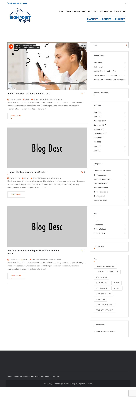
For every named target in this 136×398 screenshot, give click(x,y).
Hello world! (98, 63)
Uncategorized (99, 196)
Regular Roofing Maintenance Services (27, 172)
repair (116, 283)
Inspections (101, 277)
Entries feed (98, 225)
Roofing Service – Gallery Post (105, 71)
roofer (117, 288)
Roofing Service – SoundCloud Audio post (28, 93)
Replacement (102, 288)
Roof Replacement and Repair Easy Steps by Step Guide (33, 252)
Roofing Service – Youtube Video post (108, 75)
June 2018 (97, 117)
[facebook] (125, 3)
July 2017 (97, 142)
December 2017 (100, 121)
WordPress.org (99, 233)
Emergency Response (105, 266)
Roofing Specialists (101, 192)
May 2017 (97, 151)
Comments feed (100, 229)
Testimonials (105, 11)
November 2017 (100, 125)
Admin (27, 99)
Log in (96, 221)
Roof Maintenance (56, 99)
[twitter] (128, 3)
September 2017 (100, 134)
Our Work (92, 11)
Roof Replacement (101, 188)
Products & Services (75, 11)
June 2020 (97, 112)
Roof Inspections (55, 178)
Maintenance (102, 283)
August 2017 (98, 138)
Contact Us (119, 11)
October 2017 (99, 129)
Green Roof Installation (41, 99)
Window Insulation (54, 260)
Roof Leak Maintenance (102, 179)
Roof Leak (100, 299)
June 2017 (97, 146)
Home (60, 11)
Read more (15, 116)
